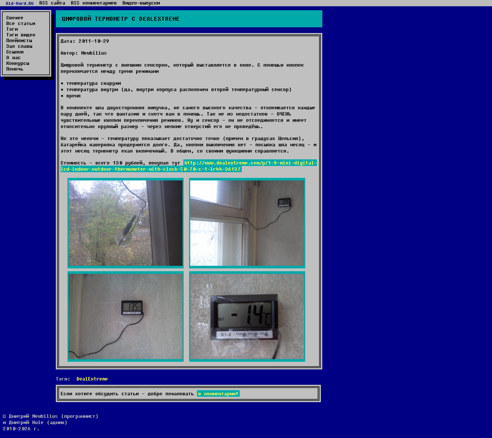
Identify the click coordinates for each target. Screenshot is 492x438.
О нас (13, 57)
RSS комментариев (94, 3)
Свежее (14, 17)
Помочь (14, 69)
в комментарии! (218, 393)
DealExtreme (92, 379)
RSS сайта (52, 3)
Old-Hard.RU (20, 3)
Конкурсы (17, 63)
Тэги (12, 29)
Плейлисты (19, 40)
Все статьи (20, 23)
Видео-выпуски (141, 3)
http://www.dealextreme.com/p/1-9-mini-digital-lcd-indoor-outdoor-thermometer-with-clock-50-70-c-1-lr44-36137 (189, 166)
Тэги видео (20, 35)
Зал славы (19, 46)
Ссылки (14, 52)
